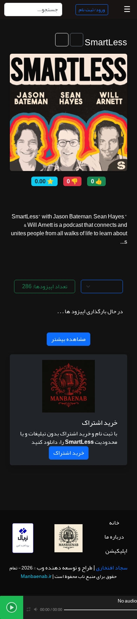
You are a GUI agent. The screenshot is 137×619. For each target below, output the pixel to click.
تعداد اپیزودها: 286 (44, 286)
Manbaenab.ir (36, 576)
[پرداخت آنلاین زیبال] (23, 540)
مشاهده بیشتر (68, 339)
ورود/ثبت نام (92, 9)
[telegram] (56, 198)
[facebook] (80, 198)
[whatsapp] (40, 198)
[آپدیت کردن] (61, 39)
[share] (96, 198)
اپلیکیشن (116, 551)
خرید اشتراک (68, 453)
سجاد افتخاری (112, 567)
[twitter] (72, 198)
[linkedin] (48, 198)
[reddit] (64, 198)
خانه (114, 522)
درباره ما (114, 536)
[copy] (88, 198)
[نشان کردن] (76, 39)
